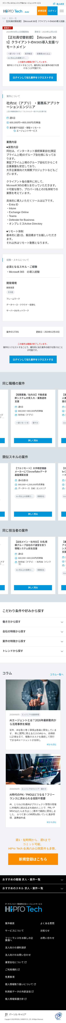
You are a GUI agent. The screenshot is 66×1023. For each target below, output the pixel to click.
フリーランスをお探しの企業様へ (19, 939)
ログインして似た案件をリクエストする (33, 77)
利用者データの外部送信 (18, 991)
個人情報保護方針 (14, 999)
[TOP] (16, 11)
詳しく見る (33, 440)
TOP (4, 18)
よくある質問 (47, 923)
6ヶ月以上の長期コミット (18, 58)
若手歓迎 (28, 54)
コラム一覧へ (56, 674)
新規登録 (42, 11)
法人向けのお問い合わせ (18, 955)
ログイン (52, 11)
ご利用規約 (11, 969)
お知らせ (45, 931)
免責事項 (9, 977)
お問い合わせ (47, 938)
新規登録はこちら (33, 859)
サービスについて (14, 931)
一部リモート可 (14, 54)
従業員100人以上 (43, 54)
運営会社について (14, 962)
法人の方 (60, 4)
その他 (10, 292)
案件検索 (9, 923)
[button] (14, 418)
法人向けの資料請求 (15, 947)
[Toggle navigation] (61, 10)
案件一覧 (13, 18)
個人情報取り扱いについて (19, 984)
